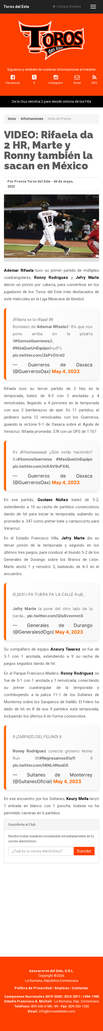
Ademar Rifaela (19, 270)
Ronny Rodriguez (51, 277)
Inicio (12, 119)
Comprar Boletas (68, 6)
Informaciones (32, 119)
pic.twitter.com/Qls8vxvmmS (55, 615)
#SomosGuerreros (32, 340)
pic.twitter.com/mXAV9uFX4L (41, 466)
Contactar (80, 988)
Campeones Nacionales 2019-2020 (33, 996)
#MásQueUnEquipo (31, 348)
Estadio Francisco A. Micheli (28, 1001)
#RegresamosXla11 (57, 758)
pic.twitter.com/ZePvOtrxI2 (39, 355)
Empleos (62, 988)
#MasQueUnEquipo (74, 459)
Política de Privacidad (34, 988)
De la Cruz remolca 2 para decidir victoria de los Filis (51, 101)
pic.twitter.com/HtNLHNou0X (40, 765)
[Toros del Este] (51, 40)
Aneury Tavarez (65, 649)
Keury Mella (77, 798)
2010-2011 (72, 996)
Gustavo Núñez (53, 499)
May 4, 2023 (66, 371)
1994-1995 (91, 996)
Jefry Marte (87, 277)
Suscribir (84, 851)
